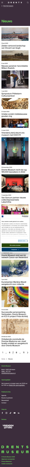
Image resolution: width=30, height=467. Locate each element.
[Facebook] (2, 413)
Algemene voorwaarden (8, 459)
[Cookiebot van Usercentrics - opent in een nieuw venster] (22, 216)
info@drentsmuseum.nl (8, 373)
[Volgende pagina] (28, 353)
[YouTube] (14, 413)
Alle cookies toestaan (15, 245)
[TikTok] (10, 413)
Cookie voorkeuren (6, 463)
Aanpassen (14, 249)
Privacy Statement (6, 461)
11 (23, 352)
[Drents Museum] (15, 2)
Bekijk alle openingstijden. (17, 385)
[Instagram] (6, 413)
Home (3, 359)
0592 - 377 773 (5, 371)
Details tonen (22, 240)
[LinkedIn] (19, 413)
